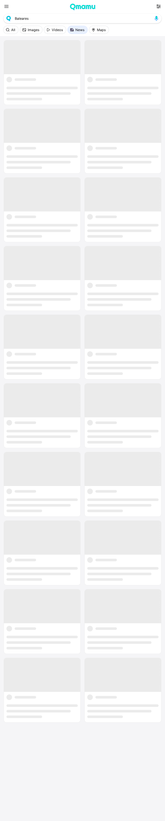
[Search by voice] (156, 18)
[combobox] (82, 18)
